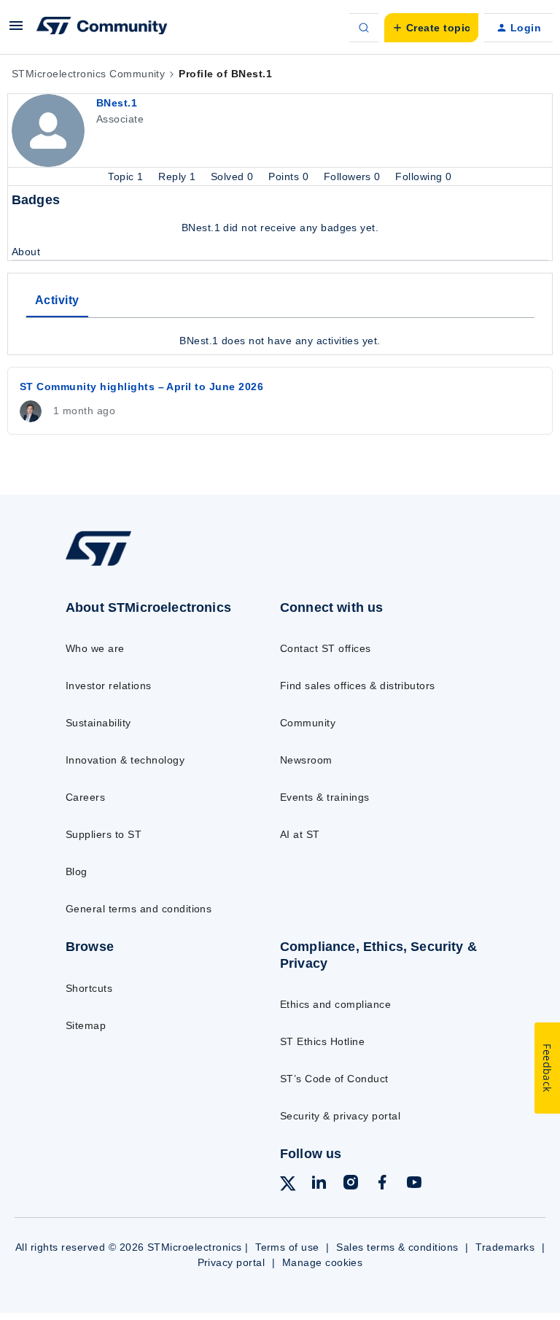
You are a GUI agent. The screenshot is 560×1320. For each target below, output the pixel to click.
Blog (77, 871)
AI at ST (300, 834)
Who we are (95, 648)
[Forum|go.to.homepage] (102, 27)
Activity (57, 300)
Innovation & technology (125, 760)
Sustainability (98, 723)
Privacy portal (231, 1262)
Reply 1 (178, 176)
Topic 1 (127, 176)
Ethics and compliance (335, 1004)
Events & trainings (325, 797)
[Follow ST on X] (288, 1185)
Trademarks (504, 1247)
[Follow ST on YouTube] (414, 1184)
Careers (85, 797)
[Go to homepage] (108, 565)
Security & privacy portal (340, 1116)
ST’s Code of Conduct (334, 1078)
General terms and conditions (138, 909)
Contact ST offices (325, 648)
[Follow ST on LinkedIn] (318, 1184)
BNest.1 (116, 103)
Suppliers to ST (103, 834)
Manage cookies (322, 1262)
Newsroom (306, 760)
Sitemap (86, 1025)
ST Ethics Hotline (322, 1041)
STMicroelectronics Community (88, 73)
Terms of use (287, 1247)
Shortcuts (89, 988)
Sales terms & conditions (397, 1247)
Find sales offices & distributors (357, 685)
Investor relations (109, 685)
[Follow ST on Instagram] (350, 1184)
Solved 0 (234, 176)
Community (307, 723)
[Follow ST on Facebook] (382, 1184)
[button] (16, 30)
